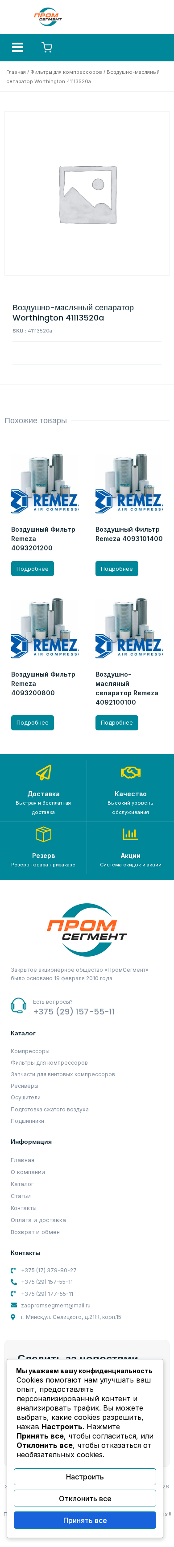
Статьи (21, 1195)
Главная (16, 72)
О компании (28, 1171)
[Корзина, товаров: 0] (46, 47)
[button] (17, 47)
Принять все (85, 1520)
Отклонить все (85, 1498)
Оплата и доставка (38, 1219)
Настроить (85, 1476)
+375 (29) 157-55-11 (74, 1011)
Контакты (24, 1207)
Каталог (22, 1183)
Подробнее (33, 568)
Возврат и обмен (35, 1231)
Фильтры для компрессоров (66, 72)
